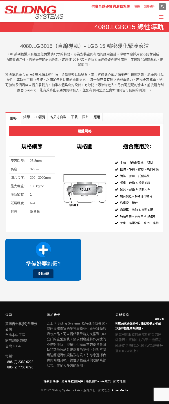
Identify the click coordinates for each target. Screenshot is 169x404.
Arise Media (120, 390)
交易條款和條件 (72, 381)
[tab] (13, 118)
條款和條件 (51, 381)
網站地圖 (119, 381)
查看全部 (159, 319)
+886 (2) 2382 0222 (19, 362)
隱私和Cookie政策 (98, 381)
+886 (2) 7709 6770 (19, 367)
